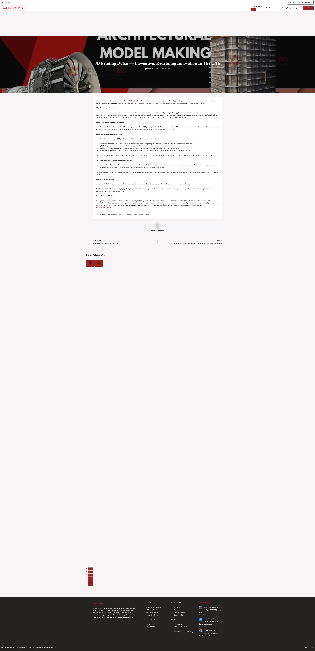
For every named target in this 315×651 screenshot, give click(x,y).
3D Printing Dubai (135, 101)
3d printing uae (112, 214)
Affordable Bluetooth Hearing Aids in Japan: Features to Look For (208, 633)
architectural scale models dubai (128, 214)
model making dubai (144, 214)
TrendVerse (150, 624)
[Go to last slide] (90, 263)
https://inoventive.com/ (104, 207)
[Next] (98, 263)
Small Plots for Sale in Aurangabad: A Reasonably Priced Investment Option (197, 242)
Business (157, 58)
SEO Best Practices (152, 610)
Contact (276, 8)
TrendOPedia (150, 627)
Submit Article (179, 615)
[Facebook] (2, 2)
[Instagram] (9, 2)
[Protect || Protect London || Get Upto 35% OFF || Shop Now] (200, 607)
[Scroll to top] (310, 645)
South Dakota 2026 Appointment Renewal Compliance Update (208, 621)
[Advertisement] (157, 23)
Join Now (308, 8)
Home (247, 8)
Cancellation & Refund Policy (183, 632)
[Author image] (146, 69)
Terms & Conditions (180, 627)
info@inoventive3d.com (193, 205)
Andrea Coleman (153, 68)
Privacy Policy (286, 8)
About (268, 8)
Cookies (176, 629)
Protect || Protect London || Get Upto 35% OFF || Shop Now (210, 610)
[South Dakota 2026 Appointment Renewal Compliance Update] (200, 619)
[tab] (90, 568)
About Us (177, 607)
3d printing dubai (101, 214)
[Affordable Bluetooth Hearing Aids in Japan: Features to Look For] (200, 630)
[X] (6, 2)
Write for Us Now (179, 612)
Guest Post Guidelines (153, 607)
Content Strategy (152, 612)
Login (296, 8)
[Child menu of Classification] (253, 9)
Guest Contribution (152, 615)
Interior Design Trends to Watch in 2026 (106, 242)
